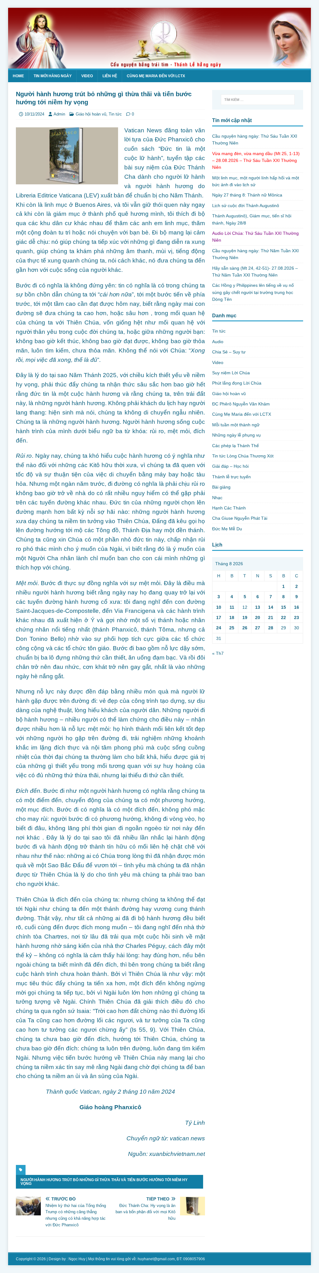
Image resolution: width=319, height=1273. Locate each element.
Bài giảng (221, 487)
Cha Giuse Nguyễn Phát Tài (239, 518)
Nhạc (217, 497)
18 (231, 617)
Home (18, 76)
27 (257, 627)
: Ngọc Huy (76, 1259)
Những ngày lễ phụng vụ (236, 435)
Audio (217, 341)
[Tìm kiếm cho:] (258, 99)
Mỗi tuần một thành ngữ (235, 424)
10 (218, 607)
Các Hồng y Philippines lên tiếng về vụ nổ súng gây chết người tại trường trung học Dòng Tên (253, 292)
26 (244, 627)
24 (218, 627)
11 (232, 607)
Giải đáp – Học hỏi (230, 466)
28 (270, 627)
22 (283, 617)
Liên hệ (109, 76)
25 (231, 627)
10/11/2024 (34, 114)
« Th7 (218, 653)
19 (244, 617)
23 (296, 617)
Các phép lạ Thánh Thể (235, 445)
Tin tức (115, 114)
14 (270, 607)
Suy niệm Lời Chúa (231, 372)
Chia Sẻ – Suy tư (228, 351)
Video (87, 76)
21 (270, 617)
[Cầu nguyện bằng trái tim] (159, 64)
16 (296, 607)
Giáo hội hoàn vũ (91, 114)
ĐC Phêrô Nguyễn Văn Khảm (241, 403)
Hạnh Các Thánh (229, 507)
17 (218, 617)
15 (283, 607)
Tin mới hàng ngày (53, 76)
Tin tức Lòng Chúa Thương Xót (243, 455)
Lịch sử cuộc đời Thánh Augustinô (245, 205)
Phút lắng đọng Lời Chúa (236, 383)
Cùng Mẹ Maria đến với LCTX (156, 76)
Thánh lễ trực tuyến (231, 476)
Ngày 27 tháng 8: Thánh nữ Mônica (247, 194)
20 (257, 617)
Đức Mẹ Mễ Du (227, 528)
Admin (59, 114)
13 (257, 607)
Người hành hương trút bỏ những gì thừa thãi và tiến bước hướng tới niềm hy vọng (104, 1182)
